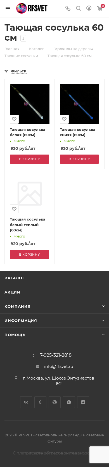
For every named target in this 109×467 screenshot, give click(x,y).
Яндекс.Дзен (83, 402)
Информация (20, 320)
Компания (17, 306)
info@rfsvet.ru (58, 366)
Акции (12, 292)
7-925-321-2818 (56, 355)
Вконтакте (26, 402)
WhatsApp (69, 402)
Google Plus (55, 402)
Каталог (14, 278)
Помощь (14, 334)
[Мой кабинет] (88, 8)
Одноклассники (40, 402)
